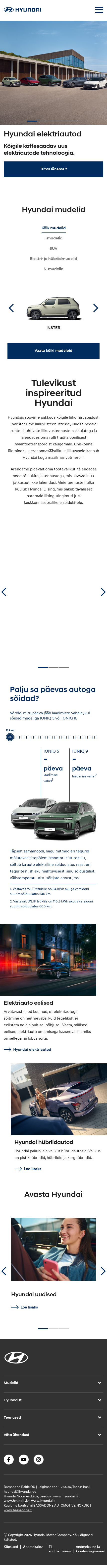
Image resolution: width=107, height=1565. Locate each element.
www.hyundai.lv (16, 1501)
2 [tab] (43, 118)
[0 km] (10, 737)
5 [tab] (75, 118)
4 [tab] (64, 118)
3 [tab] (53, 118)
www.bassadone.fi (18, 1510)
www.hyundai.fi (65, 1496)
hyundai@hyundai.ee (20, 1491)
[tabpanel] (53, 101)
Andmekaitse (33, 1547)
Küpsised (11, 1547)
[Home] (22, 10)
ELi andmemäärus (60, 1549)
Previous (11, 308)
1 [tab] (32, 119)
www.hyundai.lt (43, 1501)
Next (95, 308)
